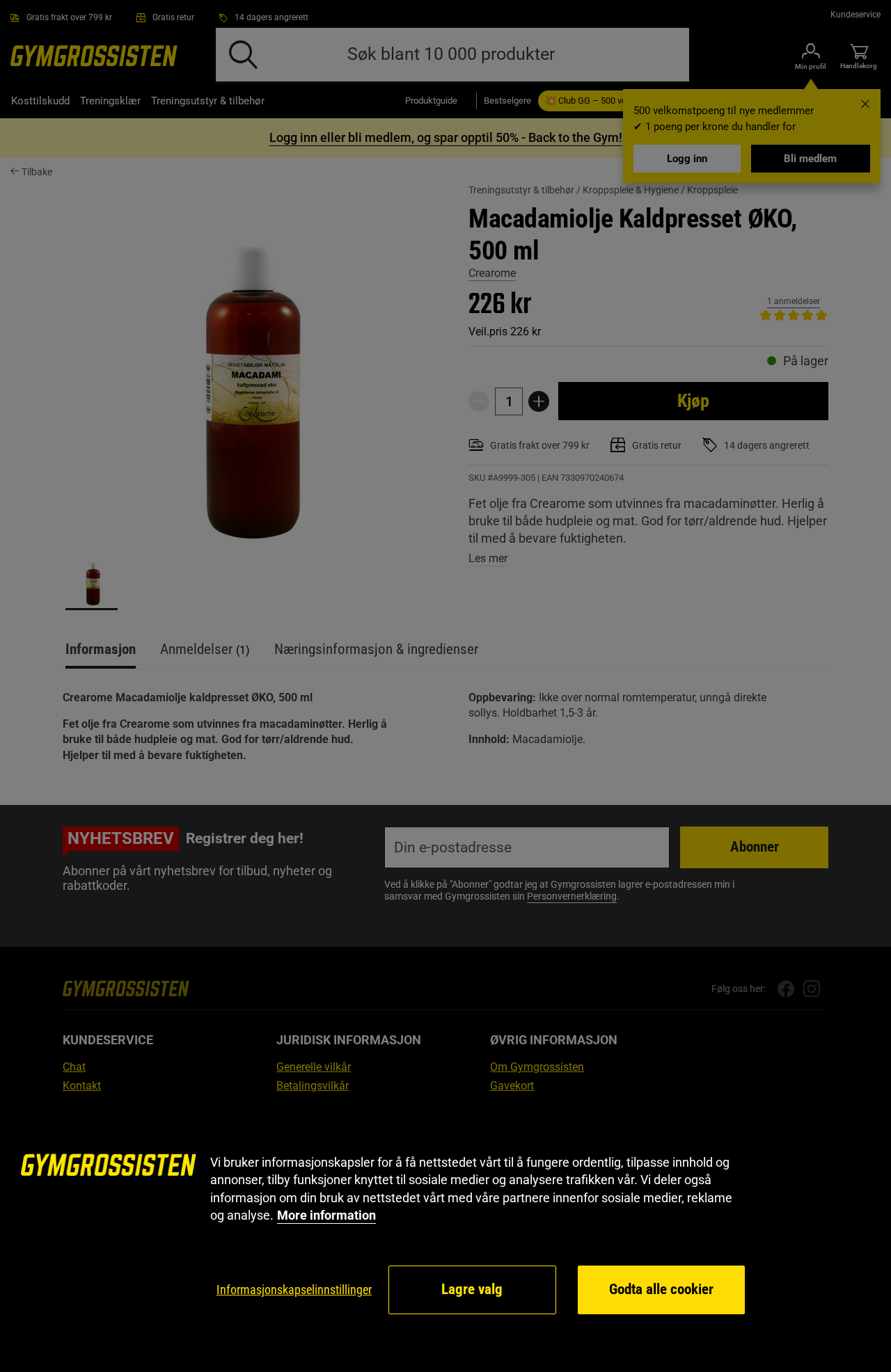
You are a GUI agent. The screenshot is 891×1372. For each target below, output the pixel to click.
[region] (445, 1235)
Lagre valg (472, 1289)
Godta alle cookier (661, 1289)
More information (326, 1215)
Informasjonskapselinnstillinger (294, 1289)
